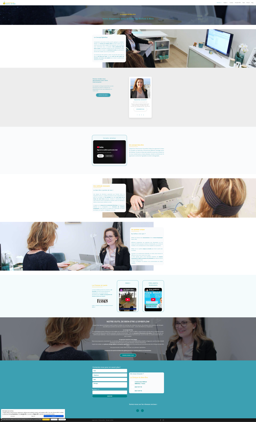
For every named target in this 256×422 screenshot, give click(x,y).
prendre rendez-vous (128, 355)
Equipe (225, 2)
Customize (12, 416)
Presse (248, 2)
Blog (252, 2)
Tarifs (243, 2)
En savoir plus (140, 109)
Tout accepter (46, 419)
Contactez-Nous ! (103, 95)
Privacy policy (101, 420)
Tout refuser (54, 419)
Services (219, 2)
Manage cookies (109, 420)
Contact (231, 2)
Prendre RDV (238, 2)
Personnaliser (62, 419)
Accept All (54, 416)
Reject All (33, 416)
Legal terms (94, 420)
